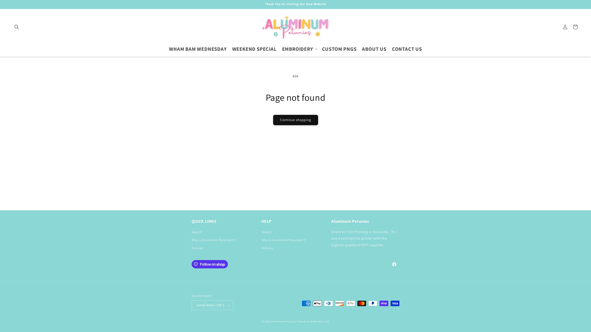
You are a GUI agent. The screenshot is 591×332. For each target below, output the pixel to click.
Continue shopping (295, 120)
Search (197, 232)
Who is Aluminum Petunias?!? (214, 240)
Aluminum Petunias (283, 321)
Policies (197, 248)
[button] (17, 27)
